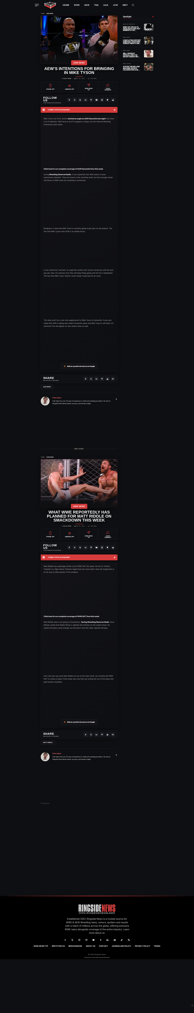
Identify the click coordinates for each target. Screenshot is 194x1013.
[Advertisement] (59, 252)
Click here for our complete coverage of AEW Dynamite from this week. (73, 169)
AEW (86, 5)
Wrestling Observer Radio (60, 174)
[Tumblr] (100, 940)
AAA (105, 5)
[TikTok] (121, 940)
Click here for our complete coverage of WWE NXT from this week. (72, 616)
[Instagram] (102, 100)
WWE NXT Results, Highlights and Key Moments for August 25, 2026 (131, 28)
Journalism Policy (121, 946)
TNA (96, 5)
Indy (125, 5)
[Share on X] (91, 379)
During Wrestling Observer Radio (95, 622)
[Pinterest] (91, 100)
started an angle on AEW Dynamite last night (86, 119)
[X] (75, 100)
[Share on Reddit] (107, 379)
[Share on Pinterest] (102, 379)
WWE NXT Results (129, 24)
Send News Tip (41, 946)
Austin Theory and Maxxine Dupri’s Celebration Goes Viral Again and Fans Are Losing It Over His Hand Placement (131, 68)
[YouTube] (96, 100)
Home (66, 5)
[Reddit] (113, 100)
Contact (103, 946)
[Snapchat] (107, 100)
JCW (115, 5)
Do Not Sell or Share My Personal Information (97, 957)
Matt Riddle (47, 742)
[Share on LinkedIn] (96, 379)
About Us (90, 946)
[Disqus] (79, 837)
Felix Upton (67, 78)
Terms (157, 946)
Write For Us (58, 946)
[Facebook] (69, 100)
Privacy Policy (142, 946)
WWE (77, 5)
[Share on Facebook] (85, 379)
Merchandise (75, 946)
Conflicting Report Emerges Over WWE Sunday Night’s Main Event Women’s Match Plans (132, 42)
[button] (133, 5)
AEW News (49, 13)
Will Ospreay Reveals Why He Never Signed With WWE (131, 55)
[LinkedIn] (85, 100)
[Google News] (80, 100)
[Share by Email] (113, 379)
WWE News (50, 457)
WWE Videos (127, 63)
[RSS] (128, 940)
